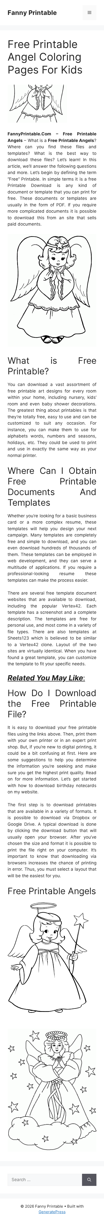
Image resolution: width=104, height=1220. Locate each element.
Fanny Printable (32, 12)
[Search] (89, 1180)
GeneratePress (52, 1211)
